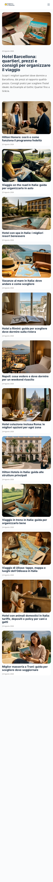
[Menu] (48, 4)
